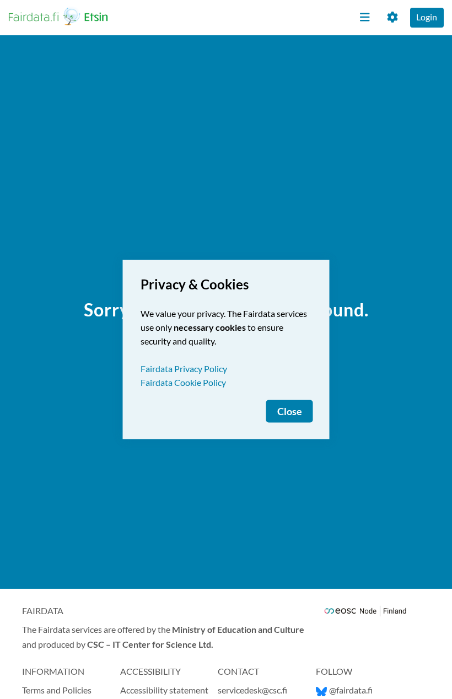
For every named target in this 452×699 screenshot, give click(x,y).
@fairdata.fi (351, 690)
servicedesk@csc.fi (252, 690)
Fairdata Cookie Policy (183, 382)
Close (289, 411)
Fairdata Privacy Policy (184, 368)
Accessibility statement (164, 690)
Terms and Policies (57, 690)
